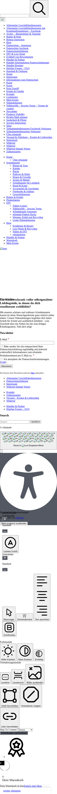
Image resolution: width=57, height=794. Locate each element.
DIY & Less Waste (15, 54)
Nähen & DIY (20, 231)
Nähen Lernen (20, 205)
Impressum (11, 77)
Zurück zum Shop (33, 786)
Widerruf (10, 143)
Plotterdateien (13, 200)
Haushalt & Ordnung (16, 71)
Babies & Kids (13, 36)
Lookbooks (12, 97)
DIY (8, 203)
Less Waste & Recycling (25, 228)
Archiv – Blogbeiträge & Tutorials (23, 34)
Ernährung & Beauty (23, 226)
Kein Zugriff (12, 88)
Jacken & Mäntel (21, 180)
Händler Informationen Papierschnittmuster (27, 62)
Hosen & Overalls (22, 177)
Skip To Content (8, 729)
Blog (8, 42)
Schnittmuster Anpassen (25, 211)
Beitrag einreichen (15, 39)
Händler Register (14, 65)
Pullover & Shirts (21, 174)
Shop (9, 125)
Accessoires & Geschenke (26, 188)
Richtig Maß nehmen (16, 117)
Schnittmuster (13, 162)
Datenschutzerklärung (17, 51)
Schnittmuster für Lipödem (26, 182)
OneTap (20, 517)
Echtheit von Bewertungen (19, 56)
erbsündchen (19, 234)
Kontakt (10, 94)
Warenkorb (11, 140)
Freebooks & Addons (23, 191)
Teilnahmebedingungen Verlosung (23, 131)
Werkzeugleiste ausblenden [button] (13, 523)
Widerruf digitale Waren (18, 148)
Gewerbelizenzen (21, 194)
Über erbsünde (13, 134)
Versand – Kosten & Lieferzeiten (22, 398)
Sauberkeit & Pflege (16, 120)
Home (9, 74)
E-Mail (4, 339)
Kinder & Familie (15, 91)
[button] (1, 451)
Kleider (16, 168)
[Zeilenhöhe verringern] (4, 569)
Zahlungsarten (13, 151)
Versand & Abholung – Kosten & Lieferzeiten (29, 137)
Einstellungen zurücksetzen (14, 733)
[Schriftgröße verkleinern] (4, 531)
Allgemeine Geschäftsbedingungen (23, 25)
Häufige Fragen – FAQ (18, 68)
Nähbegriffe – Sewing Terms (27, 208)
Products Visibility (15, 114)
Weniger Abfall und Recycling (28, 217)
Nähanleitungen (14, 102)
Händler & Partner (15, 59)
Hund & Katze (20, 185)
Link (3, 362)
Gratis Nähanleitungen (24, 220)
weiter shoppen (12, 790)
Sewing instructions (16, 123)
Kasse (9, 82)
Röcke (16, 171)
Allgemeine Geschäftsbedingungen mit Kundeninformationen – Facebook (25, 29)
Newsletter (11, 111)
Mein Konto (12, 100)
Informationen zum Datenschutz (22, 79)
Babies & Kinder (14, 197)
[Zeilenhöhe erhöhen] (4, 558)
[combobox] (28, 441)
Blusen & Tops (20, 165)
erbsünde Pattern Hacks (24, 214)
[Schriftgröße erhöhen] (4, 519)
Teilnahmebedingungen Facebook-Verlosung (28, 128)
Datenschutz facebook (17, 48)
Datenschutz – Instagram (18, 45)
